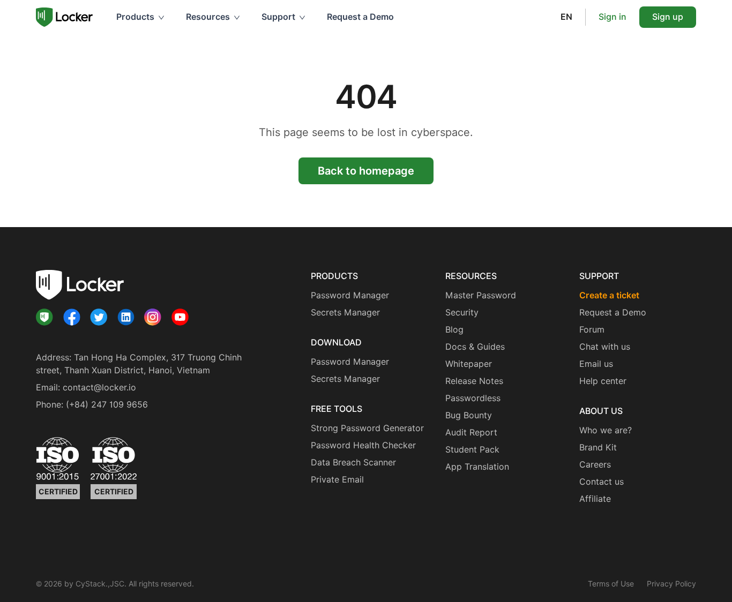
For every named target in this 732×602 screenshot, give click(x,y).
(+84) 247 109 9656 (107, 405)
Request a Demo (360, 17)
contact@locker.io (99, 387)
